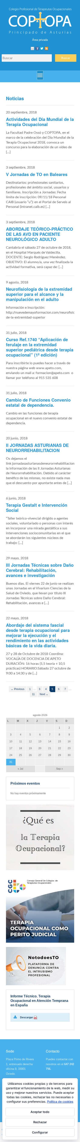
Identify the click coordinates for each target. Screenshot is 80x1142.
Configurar (40, 1132)
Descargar (26, 1017)
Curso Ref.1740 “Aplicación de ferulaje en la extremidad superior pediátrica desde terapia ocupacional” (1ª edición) (39, 347)
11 (33, 694)
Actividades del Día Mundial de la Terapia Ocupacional (40, 121)
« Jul (20, 768)
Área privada (40, 39)
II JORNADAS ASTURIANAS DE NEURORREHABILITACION (37, 447)
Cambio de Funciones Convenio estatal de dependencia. (38, 402)
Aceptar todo (40, 1112)
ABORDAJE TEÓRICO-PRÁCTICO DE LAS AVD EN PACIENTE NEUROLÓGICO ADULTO (39, 234)
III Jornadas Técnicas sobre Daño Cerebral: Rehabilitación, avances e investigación (40, 570)
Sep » (59, 768)
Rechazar (40, 1122)
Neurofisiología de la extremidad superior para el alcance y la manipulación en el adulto (39, 294)
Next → (44, 694)
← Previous (17, 689)
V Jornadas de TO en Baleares (36, 174)
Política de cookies (60, 1101)
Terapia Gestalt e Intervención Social (36, 507)
